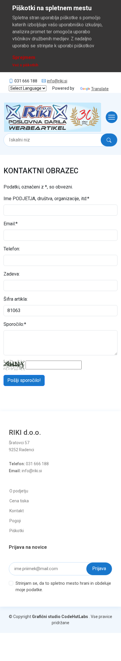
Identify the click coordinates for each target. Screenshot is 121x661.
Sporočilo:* (15, 324)
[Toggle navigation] (109, 117)
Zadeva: (12, 274)
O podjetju (18, 491)
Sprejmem (23, 57)
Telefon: (12, 249)
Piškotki (16, 531)
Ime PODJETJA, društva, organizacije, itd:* (46, 198)
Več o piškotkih (25, 65)
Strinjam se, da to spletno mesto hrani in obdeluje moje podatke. (63, 587)
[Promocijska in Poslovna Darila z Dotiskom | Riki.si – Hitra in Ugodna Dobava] (53, 117)
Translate (100, 88)
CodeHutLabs (74, 616)
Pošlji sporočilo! (24, 380)
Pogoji (15, 521)
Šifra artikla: (16, 299)
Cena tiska (19, 501)
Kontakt (16, 511)
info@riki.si (57, 81)
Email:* (11, 223)
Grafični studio (46, 616)
